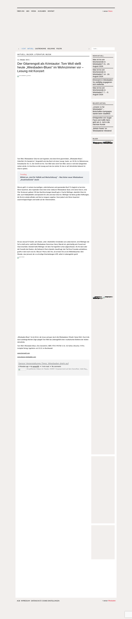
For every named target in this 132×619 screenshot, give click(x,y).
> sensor (107, 11)
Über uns (20, 11)
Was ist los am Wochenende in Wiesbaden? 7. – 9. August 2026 (101, 91)
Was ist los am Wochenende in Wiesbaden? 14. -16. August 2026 (101, 73)
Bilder (30, 54)
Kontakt (51, 11)
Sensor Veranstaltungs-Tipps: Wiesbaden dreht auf (43, 363)
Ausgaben (42, 11)
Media (33, 11)
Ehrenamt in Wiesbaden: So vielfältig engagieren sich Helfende (103, 82)
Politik (59, 49)
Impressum (25, 601)
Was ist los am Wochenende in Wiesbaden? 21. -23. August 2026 (101, 63)
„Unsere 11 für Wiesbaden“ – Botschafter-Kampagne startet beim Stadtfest (102, 110)
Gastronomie (40, 49)
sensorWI (36, 366)
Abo (27, 11)
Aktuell (30, 49)
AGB (18, 601)
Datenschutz (36, 601)
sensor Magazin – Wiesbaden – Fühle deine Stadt (99, 4)
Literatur (39, 54)
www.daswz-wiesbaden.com (26, 357)
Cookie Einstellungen (50, 601)
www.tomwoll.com (23, 353)
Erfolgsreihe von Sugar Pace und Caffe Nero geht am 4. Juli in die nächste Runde (102, 121)
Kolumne (51, 49)
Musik (48, 54)
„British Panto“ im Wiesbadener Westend (102, 129)
